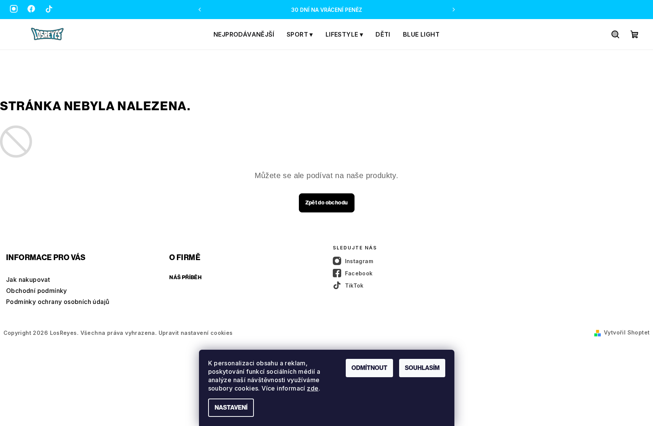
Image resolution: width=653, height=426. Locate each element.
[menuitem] (243, 34)
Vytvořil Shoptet (627, 332)
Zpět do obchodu (326, 202)
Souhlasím (422, 367)
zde (312, 388)
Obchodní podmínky (36, 290)
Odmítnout (369, 367)
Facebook (359, 273)
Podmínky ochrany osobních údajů (57, 301)
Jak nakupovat (28, 279)
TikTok (354, 285)
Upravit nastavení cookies (196, 333)
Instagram (359, 261)
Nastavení (231, 407)
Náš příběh (185, 277)
